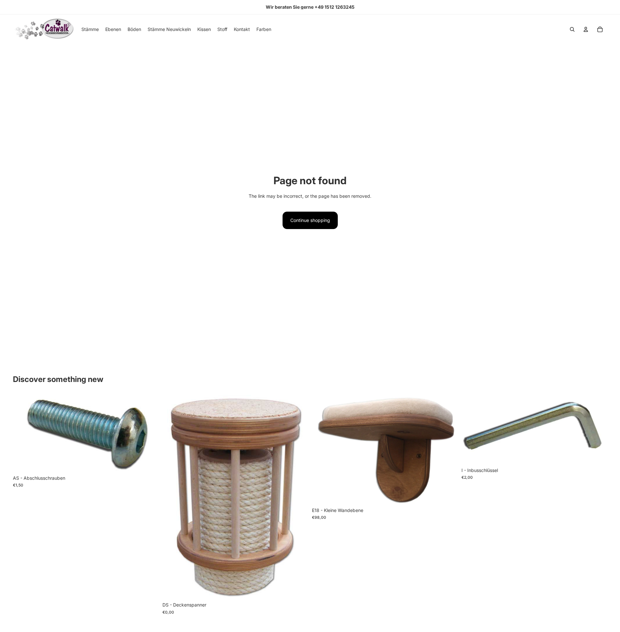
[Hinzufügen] (597, 454)
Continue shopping (310, 220)
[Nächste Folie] (448, 449)
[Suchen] (572, 29)
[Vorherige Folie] (321, 449)
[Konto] (586, 29)
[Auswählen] (148, 462)
